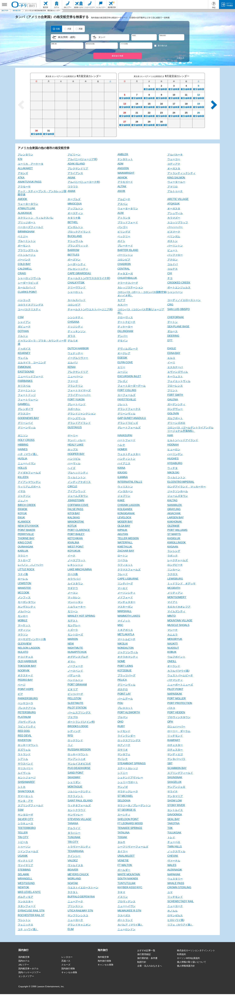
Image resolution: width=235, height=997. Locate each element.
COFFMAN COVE (78, 505)
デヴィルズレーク (128, 348)
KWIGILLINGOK (176, 542)
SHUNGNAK (174, 777)
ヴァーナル (173, 860)
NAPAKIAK (173, 874)
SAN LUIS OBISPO (178, 309)
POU (120, 703)
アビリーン (74, 154)
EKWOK (22, 509)
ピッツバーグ (75, 694)
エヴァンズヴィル (177, 371)
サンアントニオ (77, 759)
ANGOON (123, 168)
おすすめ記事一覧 (146, 950)
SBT (169, 763)
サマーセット (25, 796)
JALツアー (23, 964)
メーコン (73, 592)
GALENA (172, 399)
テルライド (74, 828)
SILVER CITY (25, 819)
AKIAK (71, 177)
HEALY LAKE (75, 444)
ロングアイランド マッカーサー (186, 486)
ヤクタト (73, 892)
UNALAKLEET (126, 856)
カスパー (123, 304)
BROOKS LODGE (78, 726)
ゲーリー (73, 435)
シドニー (123, 773)
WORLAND (74, 878)
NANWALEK (174, 505)
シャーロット (75, 292)
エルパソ (73, 362)
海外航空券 (103, 957)
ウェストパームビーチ (180, 675)
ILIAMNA (123, 477)
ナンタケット (125, 159)
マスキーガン (125, 606)
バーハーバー (175, 227)
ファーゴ (73, 381)
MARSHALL (125, 611)
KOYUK (22, 513)
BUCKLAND (75, 236)
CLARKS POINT (27, 292)
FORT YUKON (76, 399)
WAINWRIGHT (126, 173)
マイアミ (172, 602)
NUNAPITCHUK (77, 652)
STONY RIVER (176, 805)
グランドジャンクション (82, 413)
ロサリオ (123, 749)
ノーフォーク (75, 666)
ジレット (123, 404)
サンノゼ (123, 786)
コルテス (172, 269)
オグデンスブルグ (78, 656)
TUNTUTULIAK (127, 883)
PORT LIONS (125, 666)
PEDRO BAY (25, 680)
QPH (170, 721)
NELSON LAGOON (29, 648)
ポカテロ (123, 689)
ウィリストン (125, 486)
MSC (120, 625)
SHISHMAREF (26, 782)
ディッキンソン (77, 331)
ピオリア (73, 689)
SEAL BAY (173, 819)
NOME (121, 661)
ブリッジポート (27, 222)
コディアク (173, 164)
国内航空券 (24, 957)
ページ (21, 684)
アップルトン (75, 208)
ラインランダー (126, 735)
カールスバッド (27, 287)
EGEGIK (122, 357)
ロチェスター (175, 745)
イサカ (21, 491)
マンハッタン (75, 602)
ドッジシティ (75, 326)
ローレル (23, 579)
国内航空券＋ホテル (28, 968)
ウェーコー (173, 159)
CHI (169, 273)
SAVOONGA (174, 814)
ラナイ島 (23, 574)
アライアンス (75, 173)
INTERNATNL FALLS (130, 481)
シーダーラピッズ (28, 282)
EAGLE (171, 348)
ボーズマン (74, 259)
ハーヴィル (74, 463)
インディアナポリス (79, 482)
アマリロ (172, 186)
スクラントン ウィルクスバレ (36, 217)
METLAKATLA (126, 634)
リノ (70, 745)
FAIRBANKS (25, 381)
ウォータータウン (28, 204)
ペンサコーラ (25, 703)
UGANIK (23, 856)
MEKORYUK (174, 639)
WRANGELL (25, 878)
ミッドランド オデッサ (181, 583)
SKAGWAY (74, 777)
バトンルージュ (27, 255)
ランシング (173, 551)
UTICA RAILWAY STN (80, 910)
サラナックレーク (128, 791)
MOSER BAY (125, 521)
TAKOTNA (173, 823)
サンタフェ (124, 754)
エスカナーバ (175, 367)
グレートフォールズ (129, 427)
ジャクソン (24, 496)
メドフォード (125, 597)
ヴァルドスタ (75, 865)
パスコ (171, 708)
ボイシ (121, 241)
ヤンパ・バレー (77, 440)
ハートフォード (126, 440)
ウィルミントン (77, 477)
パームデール (125, 698)
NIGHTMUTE (75, 648)
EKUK (21, 517)
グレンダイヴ (25, 409)
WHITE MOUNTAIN (129, 874)
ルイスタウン (75, 583)
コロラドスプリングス (30, 304)
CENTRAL (124, 268)
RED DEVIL (24, 735)
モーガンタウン (27, 602)
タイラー (123, 851)
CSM (21, 317)
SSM (20, 810)
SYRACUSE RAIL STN (31, 910)
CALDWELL (25, 268)
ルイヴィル (24, 773)
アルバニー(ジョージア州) (82, 159)
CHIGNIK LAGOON (129, 505)
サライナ (172, 791)
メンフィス (24, 597)
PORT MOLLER (176, 698)
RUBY (121, 726)
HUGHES (173, 458)
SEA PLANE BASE (178, 326)
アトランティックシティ (181, 173)
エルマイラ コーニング (32, 362)
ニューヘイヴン (27, 463)
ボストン (172, 241)
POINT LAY (124, 693)
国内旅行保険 (68, 968)
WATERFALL (125, 542)
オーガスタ (173, 168)
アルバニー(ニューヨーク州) (84, 182)
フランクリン (75, 385)
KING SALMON (176, 177)
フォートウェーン (28, 399)
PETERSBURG (27, 712)
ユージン (123, 371)
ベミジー (23, 236)
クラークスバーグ (128, 282)
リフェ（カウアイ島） (180, 924)
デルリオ (73, 340)
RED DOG (24, 731)
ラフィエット (125, 565)
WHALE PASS (175, 883)
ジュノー (23, 500)
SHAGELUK (174, 782)
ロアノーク (124, 745)
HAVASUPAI (125, 435)
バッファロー (175, 255)
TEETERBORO (27, 828)
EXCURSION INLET (129, 376)
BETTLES (73, 254)
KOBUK (171, 652)
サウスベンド (25, 763)
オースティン (75, 213)
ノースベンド (75, 670)
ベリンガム (173, 236)
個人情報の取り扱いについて (191, 962)
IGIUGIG (122, 472)
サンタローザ (25, 814)
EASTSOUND (26, 371)
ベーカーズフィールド (30, 227)
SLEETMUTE (75, 703)
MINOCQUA (75, 203)
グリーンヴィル (126, 413)
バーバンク (24, 259)
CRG (170, 304)
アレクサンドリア (78, 168)
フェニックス (25, 924)
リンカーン (173, 569)
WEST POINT (76, 546)
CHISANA (73, 322)
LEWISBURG (175, 578)
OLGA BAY (124, 526)
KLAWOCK (24, 521)
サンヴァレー (75, 814)
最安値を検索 (117, 56)
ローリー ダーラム (178, 731)
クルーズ (65, 964)
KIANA (121, 468)
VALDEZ (73, 860)
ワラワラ (73, 186)
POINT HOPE (26, 689)
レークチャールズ (177, 560)
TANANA (73, 823)
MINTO (171, 615)
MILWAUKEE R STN (129, 910)
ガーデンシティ (176, 404)
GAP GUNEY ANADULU (132, 418)
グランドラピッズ (128, 423)
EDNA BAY (173, 353)
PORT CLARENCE (79, 530)
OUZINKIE (173, 526)
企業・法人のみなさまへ (149, 965)
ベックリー (124, 236)
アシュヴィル (175, 213)
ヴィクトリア (25, 860)
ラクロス (172, 574)
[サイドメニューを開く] (4, 4)
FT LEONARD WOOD (130, 823)
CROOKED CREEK (178, 282)
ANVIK (121, 191)
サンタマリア (175, 796)
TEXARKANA (76, 851)
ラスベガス (124, 915)
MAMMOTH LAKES (129, 615)
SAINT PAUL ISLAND (80, 800)
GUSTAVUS (75, 427)
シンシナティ (75, 317)
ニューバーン (75, 376)
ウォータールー (176, 182)
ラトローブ (24, 560)
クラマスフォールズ (129, 569)
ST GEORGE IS (127, 810)
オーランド (173, 666)
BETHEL (73, 222)
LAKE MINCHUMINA (80, 569)
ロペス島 (73, 574)
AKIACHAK (174, 513)
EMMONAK (24, 367)
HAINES (22, 449)
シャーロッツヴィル (29, 278)
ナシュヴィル (75, 241)
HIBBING (23, 444)
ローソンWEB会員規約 (188, 958)
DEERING (173, 335)
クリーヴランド (77, 287)
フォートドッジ (27, 395)
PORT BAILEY (76, 534)
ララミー (23, 555)
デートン (172, 322)
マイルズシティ (176, 611)
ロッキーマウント (28, 745)
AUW (121, 213)
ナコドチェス (25, 656)
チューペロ (173, 842)
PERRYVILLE (26, 534)
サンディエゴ (175, 754)
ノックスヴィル (176, 851)
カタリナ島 (74, 217)
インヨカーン (125, 491)
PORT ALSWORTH (129, 712)
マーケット (24, 625)
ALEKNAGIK (174, 869)
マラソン (23, 634)
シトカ (21, 786)
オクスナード (25, 675)
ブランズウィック (78, 245)
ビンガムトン (75, 227)
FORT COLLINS (127, 390)
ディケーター (125, 326)
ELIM (71, 929)
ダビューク (24, 326)
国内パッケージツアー (29, 972)
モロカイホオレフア (178, 606)
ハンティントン (126, 458)
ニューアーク (75, 901)
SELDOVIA (124, 800)
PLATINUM (24, 717)
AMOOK (22, 199)
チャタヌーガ (125, 273)
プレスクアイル (27, 708)
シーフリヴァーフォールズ (133, 846)
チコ (169, 278)
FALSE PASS (75, 509)
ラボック (172, 555)
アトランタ (124, 217)
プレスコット (125, 708)
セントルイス (175, 810)
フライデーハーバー (79, 395)
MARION (73, 639)
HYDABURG (174, 463)
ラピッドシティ (27, 726)
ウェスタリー (175, 878)
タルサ (121, 842)
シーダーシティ (77, 264)
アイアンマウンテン (29, 482)
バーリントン (175, 245)
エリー (121, 367)
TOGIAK (122, 837)
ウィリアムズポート (29, 486)
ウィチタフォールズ (79, 805)
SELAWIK (23, 874)
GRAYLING (173, 509)
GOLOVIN (173, 413)
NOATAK (73, 883)
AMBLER (123, 154)
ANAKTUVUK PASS (29, 181)
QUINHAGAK (25, 546)
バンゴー (123, 227)
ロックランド (75, 740)
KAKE (121, 500)
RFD (70, 735)
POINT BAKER (26, 530)
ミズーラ (73, 630)
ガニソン (23, 435)
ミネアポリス (125, 630)
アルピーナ (124, 199)
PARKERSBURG (28, 698)
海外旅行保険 (104, 961)
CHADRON (124, 264)
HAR (170, 435)
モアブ (121, 300)
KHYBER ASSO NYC (130, 887)
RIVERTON (24, 740)
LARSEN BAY (175, 517)
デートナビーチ (126, 322)
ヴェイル (23, 358)
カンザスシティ (27, 606)
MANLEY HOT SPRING (81, 615)
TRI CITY (73, 842)
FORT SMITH (175, 395)
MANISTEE (24, 588)
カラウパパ (74, 579)
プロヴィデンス (27, 721)
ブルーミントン (27, 241)
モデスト (73, 620)
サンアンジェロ (176, 786)
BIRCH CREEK (27, 505)
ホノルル (172, 910)
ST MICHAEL (125, 796)
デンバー (123, 336)
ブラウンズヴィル (28, 250)
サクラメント (75, 796)
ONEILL (171, 661)
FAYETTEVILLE (127, 399)
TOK (170, 828)
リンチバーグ (125, 583)
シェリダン (74, 782)
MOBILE (22, 620)
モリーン (73, 611)
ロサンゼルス (175, 915)
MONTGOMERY (176, 597)
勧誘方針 (141, 962)
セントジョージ (27, 777)
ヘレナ (121, 445)
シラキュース (25, 823)
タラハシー (74, 832)
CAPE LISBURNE (128, 578)
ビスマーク (173, 231)
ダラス (71, 336)
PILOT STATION (77, 707)
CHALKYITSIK (76, 282)
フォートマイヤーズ (79, 390)
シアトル (23, 759)
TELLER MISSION (128, 538)
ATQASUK (173, 203)
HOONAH (173, 444)
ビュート (172, 250)
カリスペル (24, 385)
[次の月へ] (212, 105)
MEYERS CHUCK (78, 874)
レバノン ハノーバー (30, 565)
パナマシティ (175, 680)
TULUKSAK (174, 832)
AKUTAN (123, 534)
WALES (171, 865)
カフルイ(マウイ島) (178, 670)
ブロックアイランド (79, 231)
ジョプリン (124, 496)
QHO (120, 721)
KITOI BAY (74, 513)
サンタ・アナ (25, 800)
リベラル (123, 560)
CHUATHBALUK (127, 278)
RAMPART (173, 740)
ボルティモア (25, 896)
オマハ (71, 661)
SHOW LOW (174, 800)
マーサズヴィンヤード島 (32, 639)
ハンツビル (74, 458)
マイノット (124, 620)
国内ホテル (24, 961)
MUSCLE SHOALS (178, 625)
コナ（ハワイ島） (28, 929)
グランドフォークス (129, 409)
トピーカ (23, 842)
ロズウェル (24, 749)
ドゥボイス (24, 348)
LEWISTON (24, 583)
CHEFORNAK (175, 317)
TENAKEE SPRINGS (130, 828)
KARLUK (23, 550)
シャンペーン (175, 292)
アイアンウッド (77, 491)
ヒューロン (173, 449)
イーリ (171, 362)
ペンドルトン (75, 680)
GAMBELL (24, 404)
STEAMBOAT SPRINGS (132, 763)
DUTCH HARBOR (78, 348)
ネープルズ (74, 199)
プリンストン (75, 906)
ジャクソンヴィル (128, 652)
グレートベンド (77, 404)
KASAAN (172, 546)
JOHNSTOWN (76, 500)
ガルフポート (175, 418)
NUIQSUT (173, 648)
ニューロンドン (126, 929)
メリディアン (175, 592)
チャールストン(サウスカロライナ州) (89, 278)
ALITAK (122, 186)
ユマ (169, 892)
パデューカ (74, 675)
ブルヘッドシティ (78, 472)
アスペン (123, 204)
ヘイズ (71, 468)
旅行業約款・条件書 (147, 958)
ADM (120, 163)
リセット (180, 58)
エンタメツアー (26, 976)
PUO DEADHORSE (79, 768)
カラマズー (173, 217)
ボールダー (124, 870)
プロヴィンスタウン (178, 717)
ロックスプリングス (129, 740)
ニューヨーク (175, 906)
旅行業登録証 (144, 954)
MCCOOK (23, 592)
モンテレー (74, 625)
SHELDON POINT (128, 819)
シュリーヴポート (128, 782)
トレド (171, 837)
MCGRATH (173, 588)
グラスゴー (24, 413)
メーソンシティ (126, 592)
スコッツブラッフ (177, 222)
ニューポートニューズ (180, 684)
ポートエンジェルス (178, 287)
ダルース (172, 331)
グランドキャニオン (79, 924)
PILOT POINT (175, 689)
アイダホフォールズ (29, 472)
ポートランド (125, 920)
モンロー (23, 616)
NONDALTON (126, 648)
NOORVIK (24, 670)
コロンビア (124, 259)
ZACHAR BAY (126, 550)
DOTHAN (23, 331)
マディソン (24, 630)
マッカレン (74, 597)
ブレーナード (125, 245)
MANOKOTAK (76, 521)
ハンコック (24, 300)
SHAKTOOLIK (26, 791)
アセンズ (23, 173)
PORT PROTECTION (179, 703)
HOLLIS (22, 468)
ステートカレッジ (128, 768)
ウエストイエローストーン (83, 887)
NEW (71, 643)
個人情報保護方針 (186, 965)
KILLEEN (23, 477)
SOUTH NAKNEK (128, 878)
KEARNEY (24, 353)
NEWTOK (23, 887)
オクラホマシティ (128, 656)
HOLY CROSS (26, 440)
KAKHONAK (174, 521)
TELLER (23, 832)
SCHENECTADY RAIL (180, 901)
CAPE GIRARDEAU (79, 273)
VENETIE (123, 860)
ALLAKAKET (25, 168)
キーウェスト (175, 376)
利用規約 (181, 954)
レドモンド (124, 731)
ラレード (123, 574)
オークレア (124, 353)
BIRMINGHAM (26, 231)
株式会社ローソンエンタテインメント (196, 950)
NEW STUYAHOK (28, 526)
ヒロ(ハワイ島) (175, 920)
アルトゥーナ (175, 191)
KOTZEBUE (125, 670)
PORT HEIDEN (176, 712)
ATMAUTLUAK (26, 208)
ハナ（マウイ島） (28, 454)
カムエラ (172, 634)
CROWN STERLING (179, 887)
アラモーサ (24, 186)
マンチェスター (126, 602)
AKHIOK (122, 177)
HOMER (122, 449)
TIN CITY (23, 837)
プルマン (123, 717)
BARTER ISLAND (128, 250)
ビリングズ (124, 231)
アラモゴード (125, 182)
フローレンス (175, 385)
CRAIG (22, 273)
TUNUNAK (74, 837)
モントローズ (75, 634)
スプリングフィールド (180, 773)
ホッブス (73, 449)
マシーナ (172, 630)
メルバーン (24, 611)
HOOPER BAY (76, 454)
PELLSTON (74, 698)
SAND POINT (75, 772)
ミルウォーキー (77, 606)
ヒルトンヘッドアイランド (182, 440)
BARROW (73, 250)
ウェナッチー (75, 353)
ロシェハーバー (176, 726)
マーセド (123, 588)
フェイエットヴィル (178, 381)
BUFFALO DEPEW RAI (81, 896)
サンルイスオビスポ (79, 763)
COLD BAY (24, 264)
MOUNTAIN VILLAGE (179, 620)
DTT (169, 340)
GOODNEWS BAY (28, 418)
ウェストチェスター (129, 454)
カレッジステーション (130, 287)
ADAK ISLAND (76, 163)
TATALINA (123, 832)
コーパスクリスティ (29, 309)
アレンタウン (25, 154)
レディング (74, 731)
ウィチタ (172, 468)
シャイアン (24, 322)
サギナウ (73, 588)
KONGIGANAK (126, 513)
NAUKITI (172, 643)
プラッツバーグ (126, 675)
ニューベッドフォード (30, 376)
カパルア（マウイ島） (130, 924)
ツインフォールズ (28, 851)
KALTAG (172, 500)
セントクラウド (77, 810)
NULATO (23, 652)
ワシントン (24, 920)
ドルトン (23, 336)
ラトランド (24, 754)
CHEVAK (172, 856)
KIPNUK (122, 530)
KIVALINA (73, 542)
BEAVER (73, 869)
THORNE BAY (26, 538)
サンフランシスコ (78, 915)
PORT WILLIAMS (177, 530)
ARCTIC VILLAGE (177, 199)
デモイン (123, 340)
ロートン (123, 555)
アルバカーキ (175, 154)
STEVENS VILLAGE (79, 819)
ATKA (21, 177)
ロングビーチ (175, 565)
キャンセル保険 (69, 972)
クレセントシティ (78, 269)
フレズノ (123, 381)
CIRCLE (72, 486)
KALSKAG (74, 517)
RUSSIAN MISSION (79, 749)
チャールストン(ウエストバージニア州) (90, 309)
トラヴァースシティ (79, 846)
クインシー (74, 856)
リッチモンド (175, 735)
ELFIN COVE (125, 362)
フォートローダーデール (132, 385)
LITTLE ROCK (26, 569)
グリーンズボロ (176, 423)
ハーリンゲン (175, 454)
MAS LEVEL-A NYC (29, 892)
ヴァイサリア (25, 865)
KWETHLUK (125, 546)
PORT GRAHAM (77, 684)
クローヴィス (125, 317)
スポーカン (74, 409)
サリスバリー (25, 768)
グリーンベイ (25, 423)
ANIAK (71, 191)
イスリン (123, 896)
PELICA (122, 680)
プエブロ (73, 717)
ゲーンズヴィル (77, 418)
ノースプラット (77, 560)
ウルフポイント (176, 656)
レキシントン (75, 565)
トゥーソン (24, 846)
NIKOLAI (123, 643)
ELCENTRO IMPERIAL (180, 481)
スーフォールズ (126, 395)
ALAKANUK (25, 213)
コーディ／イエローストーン (184, 300)
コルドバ (172, 264)
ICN (20, 159)
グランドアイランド (79, 423)
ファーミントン (27, 390)
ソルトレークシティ (79, 791)
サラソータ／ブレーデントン (134, 805)
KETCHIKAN (75, 538)
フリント (172, 390)
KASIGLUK (173, 538)
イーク (71, 555)
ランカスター (25, 901)
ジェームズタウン (78, 496)
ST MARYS (174, 534)
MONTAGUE (75, 786)
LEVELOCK (124, 517)
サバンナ (123, 759)
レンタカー (67, 957)
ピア (20, 694)
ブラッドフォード (128, 222)
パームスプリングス (79, 712)
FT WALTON (125, 865)
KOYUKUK (74, 550)
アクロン (172, 259)
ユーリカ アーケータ (30, 164)
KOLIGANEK (125, 509)
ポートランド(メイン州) (81, 721)
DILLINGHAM (125, 331)
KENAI (71, 367)
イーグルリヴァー (78, 358)
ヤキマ (121, 892)
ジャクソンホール (177, 491)
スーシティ (124, 814)
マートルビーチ (126, 639)
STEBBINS (24, 869)
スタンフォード (27, 906)
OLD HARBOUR (27, 661)
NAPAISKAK (174, 693)
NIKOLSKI (173, 472)
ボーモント (24, 245)
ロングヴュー (175, 409)
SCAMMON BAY (177, 768)
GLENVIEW (24, 643)
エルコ (171, 358)
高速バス (65, 961)
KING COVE (25, 542)
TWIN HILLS (174, 846)
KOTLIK (72, 526)
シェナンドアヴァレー (130, 777)
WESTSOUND (26, 883)
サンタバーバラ (176, 759)
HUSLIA (22, 458)
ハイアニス (124, 463)
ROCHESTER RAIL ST (31, 915)
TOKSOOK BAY (27, 666)
